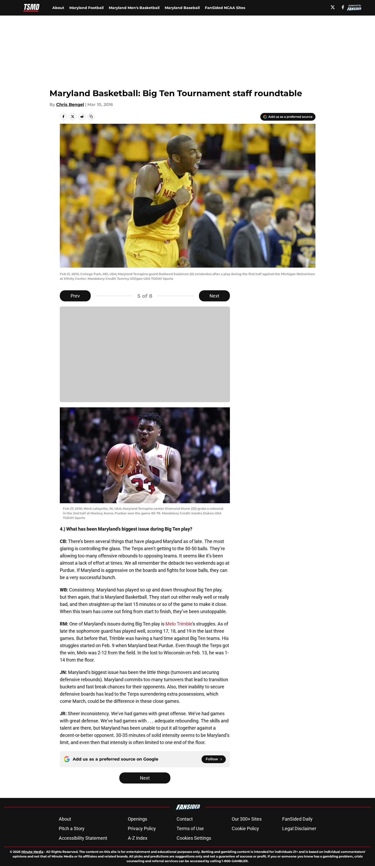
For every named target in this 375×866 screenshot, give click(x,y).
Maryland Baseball (182, 7)
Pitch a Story (72, 828)
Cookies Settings (194, 838)
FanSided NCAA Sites (225, 7)
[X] (333, 7)
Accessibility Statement (83, 838)
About (58, 7)
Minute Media (32, 852)
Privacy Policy (142, 828)
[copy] (91, 116)
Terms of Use (190, 828)
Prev (75, 296)
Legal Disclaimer (299, 828)
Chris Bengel (70, 104)
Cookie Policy (245, 828)
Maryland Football (86, 7)
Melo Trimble (178, 623)
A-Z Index (137, 838)
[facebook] (343, 7)
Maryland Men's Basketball (134, 7)
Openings (137, 819)
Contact (185, 819)
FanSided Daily (297, 819)
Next (214, 296)
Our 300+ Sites (247, 819)
